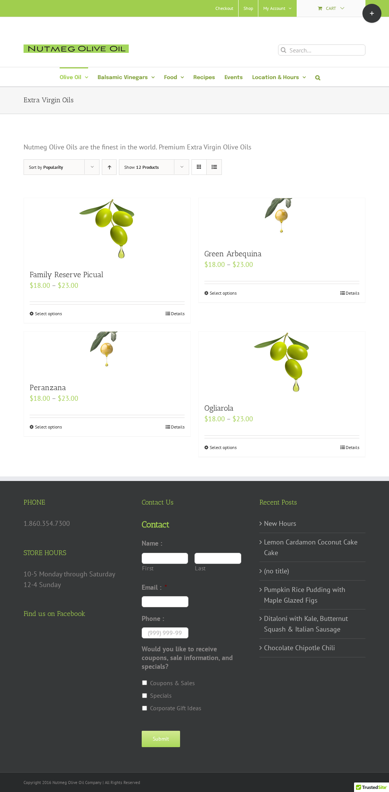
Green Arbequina (233, 253)
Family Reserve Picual (66, 274)
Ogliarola (219, 408)
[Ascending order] (109, 167)
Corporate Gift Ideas (175, 708)
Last (200, 568)
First (148, 568)
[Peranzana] (107, 353)
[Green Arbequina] (282, 219)
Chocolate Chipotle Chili (299, 647)
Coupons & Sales (172, 683)
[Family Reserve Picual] (107, 229)
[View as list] (214, 167)
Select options (48, 313)
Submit (161, 738)
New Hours (280, 523)
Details (178, 313)
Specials (161, 695)
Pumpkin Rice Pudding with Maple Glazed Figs (304, 595)
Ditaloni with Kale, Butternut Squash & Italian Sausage (306, 623)
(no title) (276, 571)
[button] (317, 76)
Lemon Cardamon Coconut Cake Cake (310, 547)
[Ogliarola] (282, 363)
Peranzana (48, 387)
